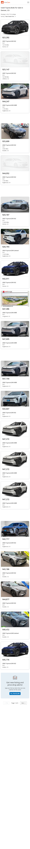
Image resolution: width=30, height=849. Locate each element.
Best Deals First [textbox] (10, 16)
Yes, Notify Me (15, 693)
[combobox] (11, 16)
